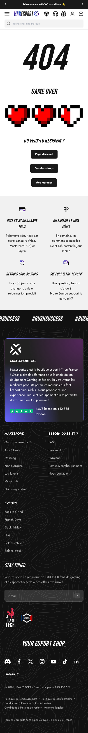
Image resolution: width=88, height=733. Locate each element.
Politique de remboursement (21, 699)
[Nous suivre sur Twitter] (31, 661)
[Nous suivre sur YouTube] (54, 661)
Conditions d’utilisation (18, 703)
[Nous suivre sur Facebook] (19, 661)
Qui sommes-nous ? (18, 442)
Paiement (55, 450)
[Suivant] (82, 4)
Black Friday (13, 527)
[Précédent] (5, 4)
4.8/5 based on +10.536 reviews (52, 411)
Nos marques (44, 183)
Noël (8, 535)
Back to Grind (14, 511)
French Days (13, 519)
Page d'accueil (44, 154)
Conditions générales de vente (22, 708)
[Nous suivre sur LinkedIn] (77, 661)
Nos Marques (14, 465)
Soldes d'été (13, 550)
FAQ (51, 442)
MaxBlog (10, 458)
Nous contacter (59, 473)
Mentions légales (53, 708)
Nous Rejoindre (15, 489)
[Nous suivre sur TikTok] (65, 661)
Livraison (54, 458)
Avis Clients (12, 450)
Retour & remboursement (65, 465)
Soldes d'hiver (14, 543)
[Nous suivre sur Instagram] (42, 661)
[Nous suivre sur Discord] (8, 661)
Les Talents (12, 473)
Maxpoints (11, 481)
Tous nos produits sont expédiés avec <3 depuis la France (38, 720)
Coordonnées (43, 703)
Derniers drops (44, 168)
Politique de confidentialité (57, 699)
